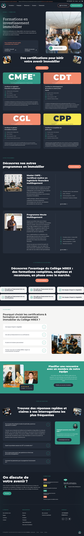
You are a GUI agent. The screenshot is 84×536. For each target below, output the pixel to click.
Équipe (4, 515)
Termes (37, 532)
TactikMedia (28, 532)
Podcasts (24, 520)
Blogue (23, 515)
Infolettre (24, 517)
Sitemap (45, 532)
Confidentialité (32, 532)
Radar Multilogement (26, 522)
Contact (76, 1)
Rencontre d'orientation (27, 524)
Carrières (5, 517)
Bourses (24, 513)
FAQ (73, 1)
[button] (10, 50)
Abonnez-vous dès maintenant (21, 1)
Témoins (41, 532)
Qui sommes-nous (7, 513)
